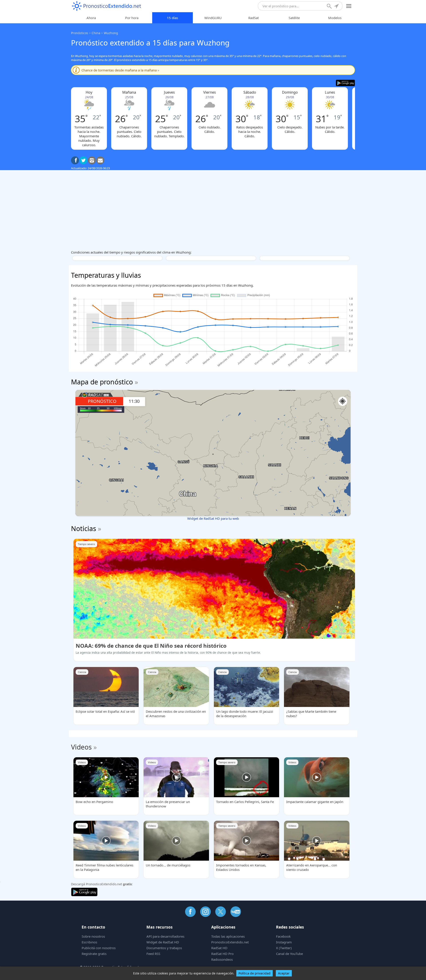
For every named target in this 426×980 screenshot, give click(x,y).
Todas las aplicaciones (228, 936)
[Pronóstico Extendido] (106, 6)
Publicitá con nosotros (99, 948)
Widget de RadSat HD (162, 942)
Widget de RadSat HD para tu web (213, 518)
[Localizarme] (336, 6)
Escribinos (89, 942)
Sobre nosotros (93, 936)
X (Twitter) (284, 948)
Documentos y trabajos (164, 948)
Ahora (91, 18)
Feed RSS (153, 953)
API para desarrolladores (165, 936)
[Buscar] (329, 6)
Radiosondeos (222, 959)
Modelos (334, 18)
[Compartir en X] (83, 160)
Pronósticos (79, 33)
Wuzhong (111, 33)
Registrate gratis (94, 953)
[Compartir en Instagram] (92, 160)
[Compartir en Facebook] (75, 160)
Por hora (131, 18)
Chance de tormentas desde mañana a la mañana (120, 70)
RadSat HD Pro (222, 953)
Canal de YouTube (289, 953)
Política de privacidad (254, 973)
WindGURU (213, 18)
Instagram (284, 942)
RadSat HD (219, 948)
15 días (172, 18)
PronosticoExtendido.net (230, 942)
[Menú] (349, 6)
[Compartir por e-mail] (100, 160)
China (96, 33)
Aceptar (284, 973)
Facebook (283, 936)
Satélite (294, 18)
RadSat (253, 18)
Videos (81, 747)
